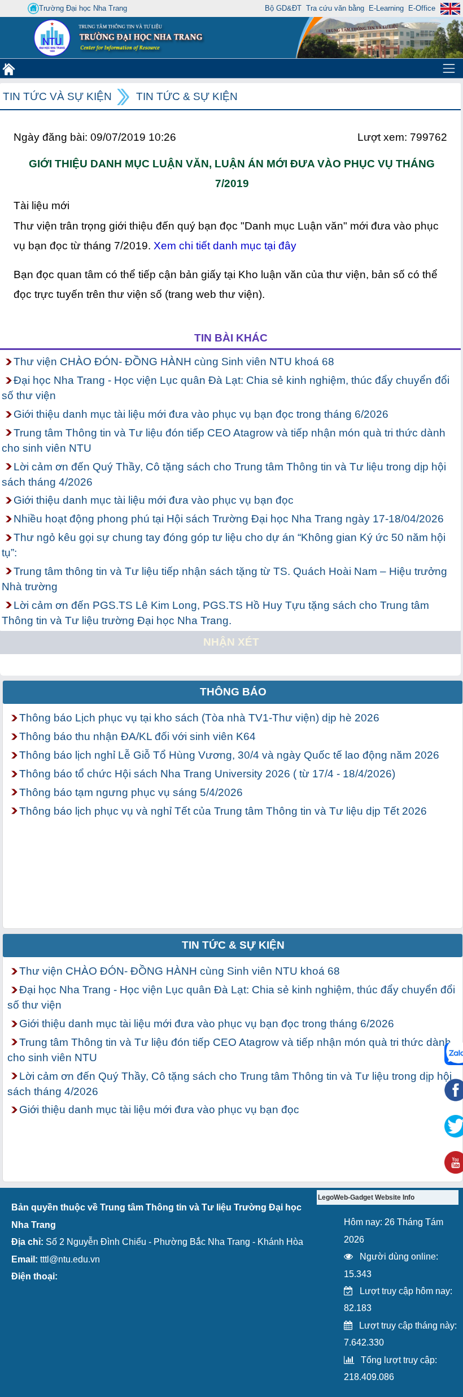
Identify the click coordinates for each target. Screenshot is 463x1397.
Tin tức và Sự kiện (57, 96)
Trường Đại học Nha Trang (83, 8)
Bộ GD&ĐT (283, 8)
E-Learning (386, 8)
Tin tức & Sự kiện (187, 96)
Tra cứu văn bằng (335, 8)
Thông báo (233, 692)
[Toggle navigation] (449, 68)
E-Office (421, 8)
